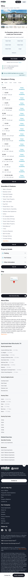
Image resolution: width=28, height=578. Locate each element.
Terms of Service (5, 516)
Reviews (3, 514)
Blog (2, 497)
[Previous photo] (3, 17)
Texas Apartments (5, 507)
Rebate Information (6, 495)
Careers (3, 512)
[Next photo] (25, 17)
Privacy (3, 518)
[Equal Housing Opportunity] (15, 468)
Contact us (14, 480)
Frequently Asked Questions (8, 492)
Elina (3, 6)
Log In (24, 1)
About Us (3, 510)
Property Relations (6, 499)
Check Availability (22, 88)
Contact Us (7, 575)
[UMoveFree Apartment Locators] (5, 468)
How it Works (4, 490)
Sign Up (18, 1)
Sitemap (3, 521)
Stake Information (22, 548)
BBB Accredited (5, 523)
